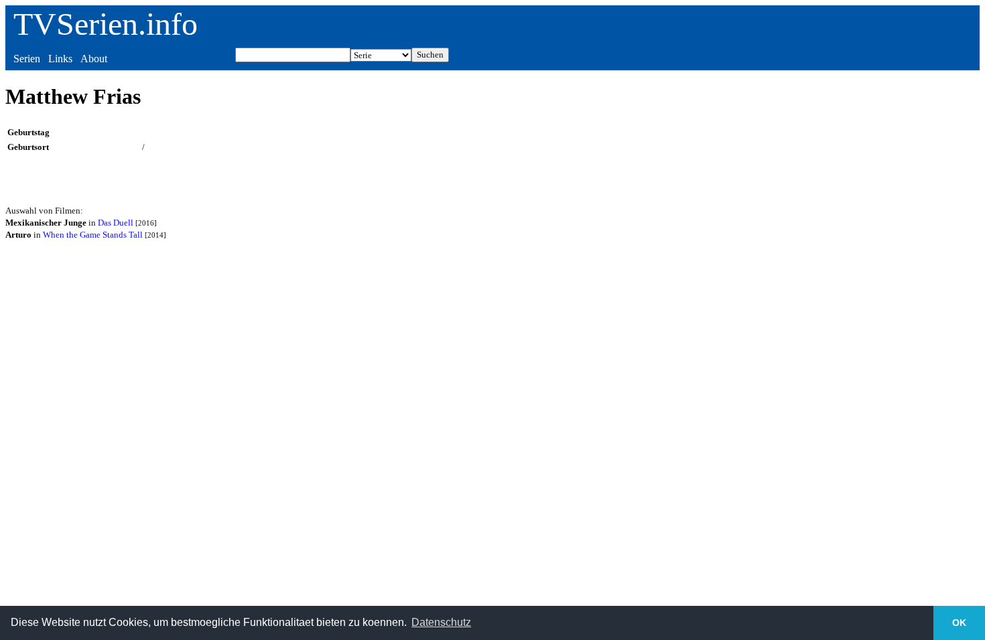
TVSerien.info (105, 24)
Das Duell (115, 223)
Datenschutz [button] (441, 622)
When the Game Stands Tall (93, 235)
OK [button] (959, 622)
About (93, 58)
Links (60, 58)
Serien (26, 58)
